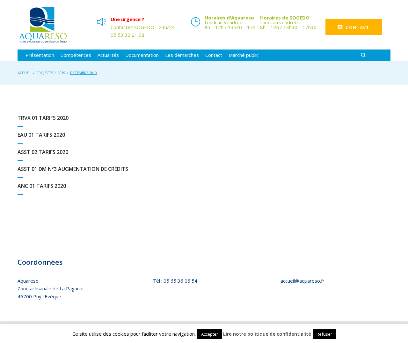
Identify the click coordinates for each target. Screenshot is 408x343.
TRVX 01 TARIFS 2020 (43, 117)
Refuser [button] (324, 334)
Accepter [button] (209, 334)
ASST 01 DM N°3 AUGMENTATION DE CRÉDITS (73, 168)
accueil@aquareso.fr (302, 281)
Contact (357, 27)
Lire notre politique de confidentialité (267, 334)
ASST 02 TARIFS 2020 (43, 152)
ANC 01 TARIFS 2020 (42, 185)
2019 (61, 72)
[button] (39, 55)
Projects (44, 72)
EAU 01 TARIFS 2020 (41, 134)
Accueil (25, 72)
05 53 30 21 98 (127, 35)
